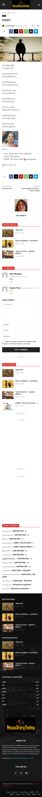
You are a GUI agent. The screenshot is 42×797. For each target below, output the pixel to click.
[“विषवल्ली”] (7, 233)
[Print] (31, 31)
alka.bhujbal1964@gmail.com (22, 758)
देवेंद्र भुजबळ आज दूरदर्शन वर (22, 585)
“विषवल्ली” (19, 230)
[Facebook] (11, 31)
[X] (16, 31)
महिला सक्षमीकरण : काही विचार (26, 241)
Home (4, 13)
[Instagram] (21, 773)
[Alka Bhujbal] (3, 26)
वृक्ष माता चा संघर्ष (7, 189)
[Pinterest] (21, 31)
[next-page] (7, 261)
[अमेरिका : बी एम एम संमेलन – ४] (7, 406)
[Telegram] (36, 31)
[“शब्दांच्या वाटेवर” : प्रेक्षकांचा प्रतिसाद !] (7, 254)
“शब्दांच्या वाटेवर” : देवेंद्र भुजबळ (20, 571)
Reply (11, 282)
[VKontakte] (26, 773)
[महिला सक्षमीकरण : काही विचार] (7, 244)
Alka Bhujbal (11, 26)
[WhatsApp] (26, 31)
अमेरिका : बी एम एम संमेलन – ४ (26, 403)
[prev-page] (3, 261)
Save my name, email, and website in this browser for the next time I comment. (19, 342)
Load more (20, 414)
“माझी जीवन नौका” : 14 (19, 531)
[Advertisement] (21, 442)
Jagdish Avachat (8, 559)
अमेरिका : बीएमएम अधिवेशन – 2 (24, 547)
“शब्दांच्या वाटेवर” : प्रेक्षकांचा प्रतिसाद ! (25, 252)
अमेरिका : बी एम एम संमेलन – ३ (24, 543)
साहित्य (9, 13)
